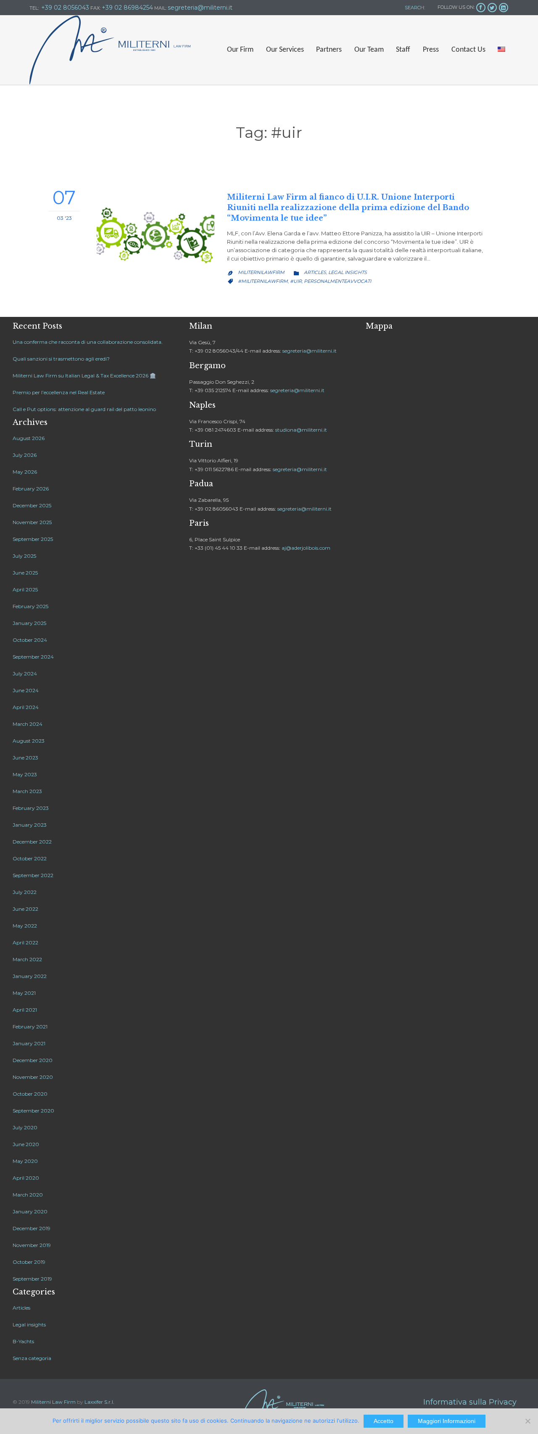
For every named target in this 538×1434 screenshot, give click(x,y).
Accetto (383, 1421)
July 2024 (25, 673)
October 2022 (30, 858)
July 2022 (25, 892)
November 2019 (32, 1245)
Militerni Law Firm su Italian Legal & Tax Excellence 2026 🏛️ (84, 375)
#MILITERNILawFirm (263, 281)
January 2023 (30, 825)
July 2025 (24, 556)
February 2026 (31, 488)
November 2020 (33, 1077)
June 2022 (25, 909)
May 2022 (25, 926)
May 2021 (24, 993)
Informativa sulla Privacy (470, 1402)
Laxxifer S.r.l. (99, 1402)
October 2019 (29, 1262)
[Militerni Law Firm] (110, 50)
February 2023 (31, 808)
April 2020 (26, 1178)
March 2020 (28, 1194)
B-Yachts (23, 1341)
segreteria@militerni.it (309, 351)
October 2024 (30, 640)
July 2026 (25, 455)
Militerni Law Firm (53, 1402)
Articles (315, 272)
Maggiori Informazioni (446, 1421)
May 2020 (25, 1161)
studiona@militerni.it (301, 430)
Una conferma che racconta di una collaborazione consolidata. (88, 342)
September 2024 (33, 657)
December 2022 (32, 841)
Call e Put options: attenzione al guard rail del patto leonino (84, 409)
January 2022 (30, 976)
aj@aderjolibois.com (306, 548)
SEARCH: (414, 8)
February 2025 (30, 606)
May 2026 (25, 472)
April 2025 (25, 589)
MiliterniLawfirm (261, 272)
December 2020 (33, 1060)
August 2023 (29, 741)
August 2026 (29, 438)
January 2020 (30, 1211)
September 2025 (33, 539)
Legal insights (347, 272)
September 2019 (32, 1279)
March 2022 (27, 959)
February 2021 (30, 1026)
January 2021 (29, 1043)
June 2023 (25, 757)
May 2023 (25, 774)
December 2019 (31, 1228)
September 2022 (33, 875)
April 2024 (26, 707)
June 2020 (26, 1144)
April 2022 (25, 942)
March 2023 (27, 791)
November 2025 (32, 522)
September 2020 (33, 1110)
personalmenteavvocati (337, 281)
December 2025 (32, 505)
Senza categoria (32, 1358)
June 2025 (25, 572)
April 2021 (25, 1010)
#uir (296, 281)
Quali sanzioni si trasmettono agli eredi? (61, 359)
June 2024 (26, 690)
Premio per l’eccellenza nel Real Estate (59, 392)
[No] (527, 1421)
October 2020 (30, 1094)
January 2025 (29, 623)
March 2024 (27, 724)
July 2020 (25, 1127)
